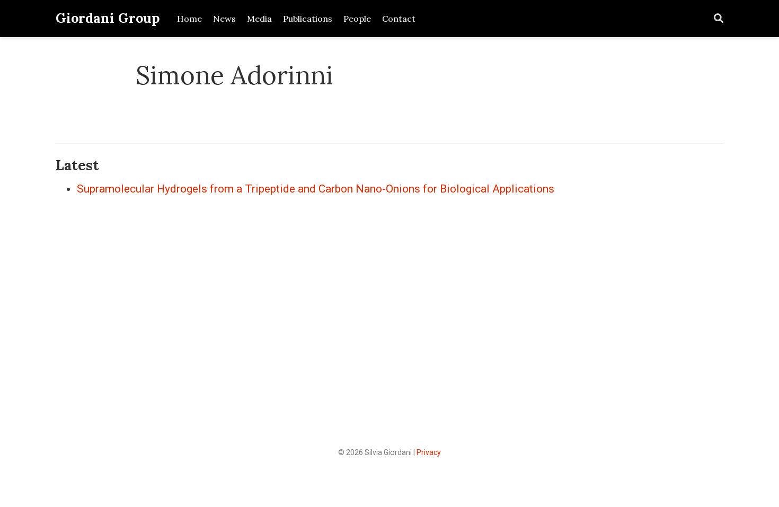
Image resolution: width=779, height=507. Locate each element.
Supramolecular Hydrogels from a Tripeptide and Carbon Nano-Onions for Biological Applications (315, 188)
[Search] (718, 19)
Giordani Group (108, 18)
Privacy (429, 452)
